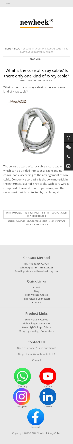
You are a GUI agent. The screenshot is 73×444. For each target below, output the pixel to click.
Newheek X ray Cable (49, 433)
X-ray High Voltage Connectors (36, 331)
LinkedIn (48, 406)
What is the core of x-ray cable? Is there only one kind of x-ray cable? (36, 73)
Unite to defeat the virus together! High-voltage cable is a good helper (36, 214)
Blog (17, 48)
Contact (36, 302)
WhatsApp (22, 386)
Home (8, 48)
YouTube (48, 386)
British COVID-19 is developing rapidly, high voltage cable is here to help (36, 223)
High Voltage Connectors (36, 298)
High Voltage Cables (36, 294)
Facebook (35, 427)
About (36, 287)
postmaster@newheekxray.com (41, 271)
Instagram (22, 406)
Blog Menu (35, 59)
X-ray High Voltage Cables (36, 327)
